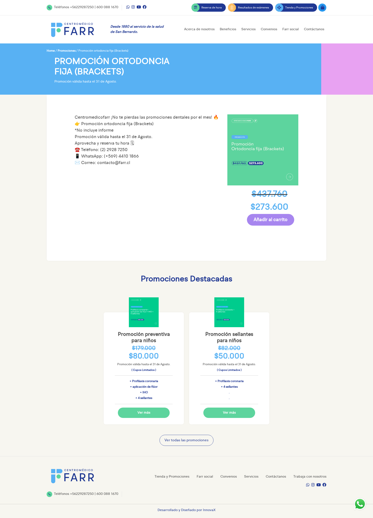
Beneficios (228, 29)
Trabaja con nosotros (309, 476)
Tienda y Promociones (299, 7)
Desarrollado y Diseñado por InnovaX (187, 510)
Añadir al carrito (271, 219)
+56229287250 (82, 7)
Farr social (290, 29)
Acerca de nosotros (199, 29)
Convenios (269, 29)
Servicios (248, 29)
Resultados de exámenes (253, 7)
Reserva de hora (211, 7)
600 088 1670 (107, 7)
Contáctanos (314, 29)
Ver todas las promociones (186, 440)
